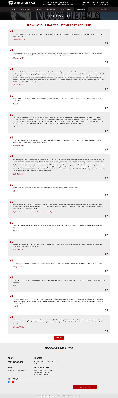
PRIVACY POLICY (61, 396)
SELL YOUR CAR (51, 9)
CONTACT (103, 9)
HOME (13, 9)
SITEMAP (70, 396)
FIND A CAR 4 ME (66, 9)
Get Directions (85, 387)
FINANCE (38, 9)
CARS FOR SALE (25, 9)
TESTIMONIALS (81, 9)
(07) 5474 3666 (102, 2)
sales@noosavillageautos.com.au (17, 370)
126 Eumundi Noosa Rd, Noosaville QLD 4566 (95, 5)
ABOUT (93, 9)
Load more (59, 338)
